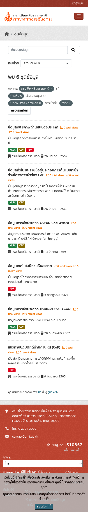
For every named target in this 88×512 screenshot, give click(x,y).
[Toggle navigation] (78, 16)
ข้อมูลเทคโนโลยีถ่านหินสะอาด (30, 266)
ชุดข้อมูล (21, 34)
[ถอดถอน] (51, 89)
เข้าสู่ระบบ (77, 3)
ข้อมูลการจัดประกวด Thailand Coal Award (40, 309)
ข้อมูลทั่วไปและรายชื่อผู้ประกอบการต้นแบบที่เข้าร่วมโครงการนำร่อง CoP (43, 172)
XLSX (13, 150)
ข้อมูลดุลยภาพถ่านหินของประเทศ (33, 127)
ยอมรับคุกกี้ (44, 506)
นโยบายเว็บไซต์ (73, 450)
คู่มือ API (52, 392)
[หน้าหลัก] (7, 34)
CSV (21, 150)
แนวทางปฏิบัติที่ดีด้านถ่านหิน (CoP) (34, 347)
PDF (30, 150)
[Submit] (73, 50)
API (40, 392)
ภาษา (6, 457)
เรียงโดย (13, 63)
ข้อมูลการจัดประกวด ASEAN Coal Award (39, 223)
